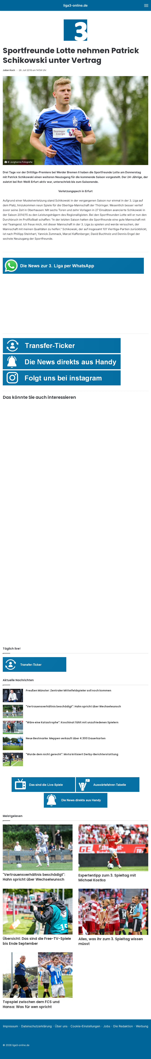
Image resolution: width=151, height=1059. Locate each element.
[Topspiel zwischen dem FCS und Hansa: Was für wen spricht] (38, 975)
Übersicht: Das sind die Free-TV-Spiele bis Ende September (37, 941)
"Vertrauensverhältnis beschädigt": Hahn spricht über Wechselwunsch (73, 706)
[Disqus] (75, 592)
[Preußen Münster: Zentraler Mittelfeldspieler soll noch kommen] (13, 695)
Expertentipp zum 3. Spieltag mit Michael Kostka (107, 878)
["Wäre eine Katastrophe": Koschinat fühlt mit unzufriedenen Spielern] (13, 727)
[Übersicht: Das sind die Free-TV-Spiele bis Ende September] (38, 912)
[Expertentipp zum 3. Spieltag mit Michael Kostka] (113, 848)
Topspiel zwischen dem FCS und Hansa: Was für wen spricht (31, 1004)
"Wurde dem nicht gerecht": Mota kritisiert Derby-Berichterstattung (72, 754)
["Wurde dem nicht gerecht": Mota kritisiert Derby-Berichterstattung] (13, 759)
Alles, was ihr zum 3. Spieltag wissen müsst (110, 941)
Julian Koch (9, 70)
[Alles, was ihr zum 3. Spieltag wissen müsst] (113, 912)
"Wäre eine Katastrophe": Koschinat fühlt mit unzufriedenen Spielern (72, 722)
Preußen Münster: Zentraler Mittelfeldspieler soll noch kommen (68, 690)
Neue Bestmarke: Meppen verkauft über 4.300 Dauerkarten (66, 738)
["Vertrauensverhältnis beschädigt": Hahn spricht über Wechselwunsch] (13, 711)
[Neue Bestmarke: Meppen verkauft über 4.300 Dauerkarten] (13, 743)
